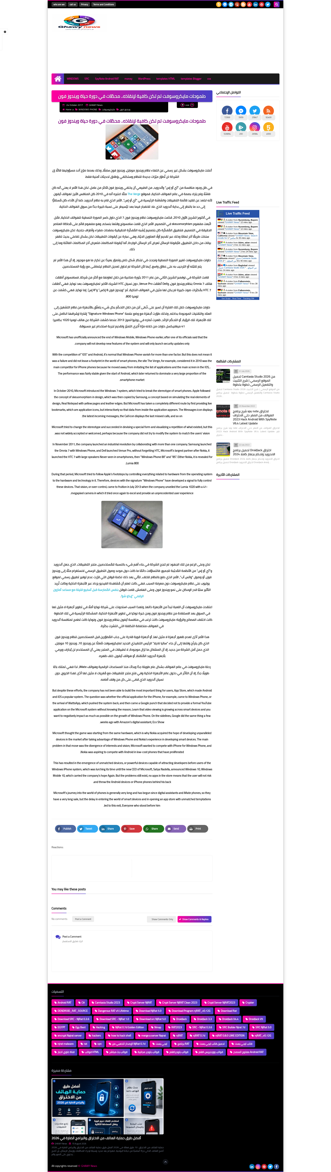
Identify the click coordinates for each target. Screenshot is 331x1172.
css (209, 78)
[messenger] (225, 4)
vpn (99, 1043)
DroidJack (181, 1018)
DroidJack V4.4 (230, 1018)
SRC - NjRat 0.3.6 (202, 1027)
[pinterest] (261, 4)
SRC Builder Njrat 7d (233, 1027)
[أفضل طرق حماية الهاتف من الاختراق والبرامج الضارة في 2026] (108, 1106)
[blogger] (243, 4)
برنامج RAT (183, 1043)
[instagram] (258, 1166)
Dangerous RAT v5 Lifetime (113, 1010)
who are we (59, 4)
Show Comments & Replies (195, 919)
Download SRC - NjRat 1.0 (114, 1018)
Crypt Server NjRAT (141, 1002)
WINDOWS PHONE (88, 109)
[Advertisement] (209, 41)
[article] (170, 868)
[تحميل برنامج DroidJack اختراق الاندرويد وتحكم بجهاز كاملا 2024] (223, 449)
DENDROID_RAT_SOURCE (73, 1010)
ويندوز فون (125, 109)
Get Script (226, 298)
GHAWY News (232, 222)
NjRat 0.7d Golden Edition (129, 1027)
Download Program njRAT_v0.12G (191, 1010)
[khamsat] (218, 4)
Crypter (250, 1002)
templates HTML (165, 78)
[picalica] (245, 1166)
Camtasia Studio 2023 (107, 1002)
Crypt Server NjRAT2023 (221, 1002)
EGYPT (61, 1027)
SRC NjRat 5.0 (263, 1027)
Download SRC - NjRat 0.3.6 (73, 1018)
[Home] (58, 78)
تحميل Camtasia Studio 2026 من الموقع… (237, 268)
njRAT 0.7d (199, 1035)
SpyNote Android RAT (107, 78)
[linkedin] (255, 4)
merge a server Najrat (153, 1035)
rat (85, 1043)
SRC (86, 78)
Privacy (84, 4)
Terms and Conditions (103, 4)
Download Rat (229, 1010)
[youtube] (249, 4)
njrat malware (66, 1043)
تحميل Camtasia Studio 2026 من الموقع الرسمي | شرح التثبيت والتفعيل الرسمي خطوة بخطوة (254, 380)
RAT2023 (176, 1027)
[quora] (237, 4)
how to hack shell (121, 1035)
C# (83, 1002)
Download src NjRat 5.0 (152, 1018)
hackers (96, 1035)
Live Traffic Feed (238, 213)
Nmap (157, 1027)
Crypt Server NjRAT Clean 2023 (179, 1002)
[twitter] (267, 4)
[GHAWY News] (79, 23)
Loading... (172, 1070)
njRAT (179, 1035)
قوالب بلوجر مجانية (148, 1051)
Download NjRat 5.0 (150, 1010)
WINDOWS (73, 78)
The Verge (134, 194)
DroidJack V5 (256, 1018)
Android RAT (64, 1002)
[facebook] (276, 1166)
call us (73, 4)
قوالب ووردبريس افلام (211, 1051)
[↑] (165, 1162)
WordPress (144, 78)
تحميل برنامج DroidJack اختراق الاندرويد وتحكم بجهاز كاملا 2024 (254, 452)
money (128, 78)
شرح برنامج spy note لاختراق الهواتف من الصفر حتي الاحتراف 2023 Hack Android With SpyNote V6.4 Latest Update (255, 417)
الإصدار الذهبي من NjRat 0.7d (128, 1043)
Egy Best (80, 1027)
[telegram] (231, 4)
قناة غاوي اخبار (66, 1051)
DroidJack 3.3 (204, 1018)
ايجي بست (161, 1043)
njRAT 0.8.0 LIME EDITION (229, 1035)
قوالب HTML (92, 1051)
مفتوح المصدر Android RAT (248, 1051)
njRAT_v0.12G (263, 1035)
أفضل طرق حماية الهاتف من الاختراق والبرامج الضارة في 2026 (96, 1138)
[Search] (276, 4)
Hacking (100, 1027)
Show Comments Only (162, 919)
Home (68, 109)
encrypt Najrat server (70, 1035)
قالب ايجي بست (243, 1043)
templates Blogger (191, 78)
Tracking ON (248, 298)
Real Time (236, 298)
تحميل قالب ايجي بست (212, 1043)
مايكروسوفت (108, 109)
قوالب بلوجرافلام (179, 1051)
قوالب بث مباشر (118, 1051)
